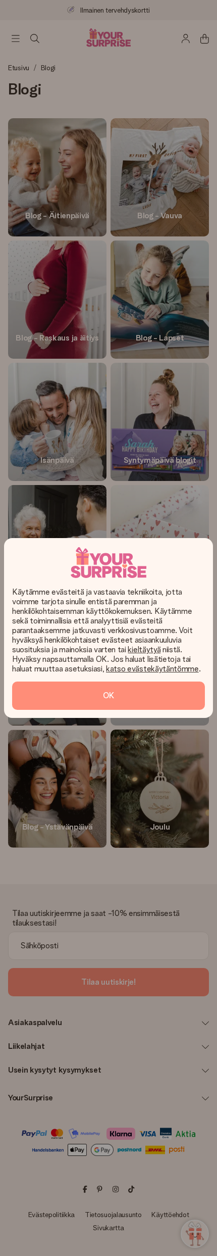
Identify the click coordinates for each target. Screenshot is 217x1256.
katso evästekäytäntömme (152, 668)
